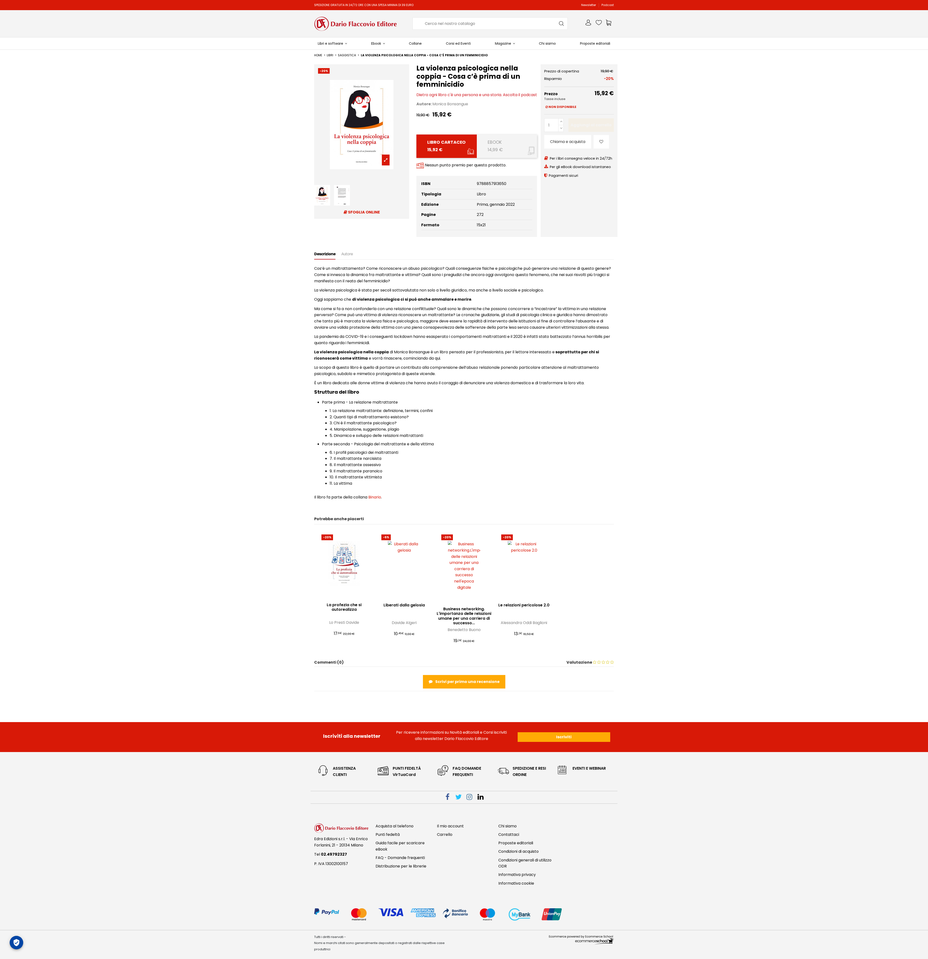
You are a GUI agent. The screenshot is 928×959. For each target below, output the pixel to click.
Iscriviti (564, 737)
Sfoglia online (363, 212)
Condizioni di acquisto (518, 851)
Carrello (444, 834)
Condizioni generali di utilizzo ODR (524, 863)
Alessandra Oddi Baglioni (524, 622)
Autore (347, 254)
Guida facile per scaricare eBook (400, 846)
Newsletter (589, 5)
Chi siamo (507, 826)
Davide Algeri (404, 622)
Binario (374, 497)
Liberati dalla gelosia (404, 605)
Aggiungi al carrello (591, 125)
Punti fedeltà (388, 834)
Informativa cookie (516, 883)
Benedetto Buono (464, 629)
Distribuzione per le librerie (401, 866)
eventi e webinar (589, 768)
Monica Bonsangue (450, 104)
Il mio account (450, 826)
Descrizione (324, 254)
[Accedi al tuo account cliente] (589, 24)
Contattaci (508, 834)
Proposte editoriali (515, 843)
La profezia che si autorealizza (344, 607)
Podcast (608, 5)
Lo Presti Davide (344, 622)
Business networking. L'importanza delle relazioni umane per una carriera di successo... (464, 616)
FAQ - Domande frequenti (400, 857)
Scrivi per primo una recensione (467, 681)
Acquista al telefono (394, 826)
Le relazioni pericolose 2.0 (524, 605)
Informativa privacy (517, 874)
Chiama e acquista (567, 141)
